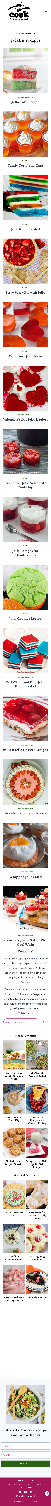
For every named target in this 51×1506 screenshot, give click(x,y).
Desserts (25, 160)
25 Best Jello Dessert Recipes (25, 750)
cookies (25, 614)
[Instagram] (25, 1491)
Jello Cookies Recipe (25, 618)
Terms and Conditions (17, 1484)
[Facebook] (19, 1491)
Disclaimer (39, 1484)
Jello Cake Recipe (25, 102)
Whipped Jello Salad (25, 877)
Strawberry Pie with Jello (25, 292)
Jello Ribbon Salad (25, 229)
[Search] (44, 1021)
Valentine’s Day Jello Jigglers (25, 419)
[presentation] (25, 70)
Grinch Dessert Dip (14, 1214)
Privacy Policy (25, 1480)
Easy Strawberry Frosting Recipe (14, 1299)
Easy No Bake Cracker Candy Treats (37, 1215)
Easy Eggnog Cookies (37, 1258)
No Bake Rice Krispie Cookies (13, 1163)
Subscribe (25, 1464)
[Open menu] (46, 12)
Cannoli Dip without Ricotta (14, 1258)
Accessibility (25, 1487)
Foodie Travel (25, 1496)
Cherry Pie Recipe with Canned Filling (37, 1120)
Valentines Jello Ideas (25, 356)
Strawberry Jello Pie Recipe (25, 813)
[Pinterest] (31, 1491)
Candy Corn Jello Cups (26, 165)
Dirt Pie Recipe (37, 1297)
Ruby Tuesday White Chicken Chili (14, 1076)
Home (17, 33)
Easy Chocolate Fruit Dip (14, 1119)
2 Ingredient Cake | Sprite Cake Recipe (37, 1164)
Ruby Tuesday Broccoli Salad (37, 1074)
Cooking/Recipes (25, 97)
